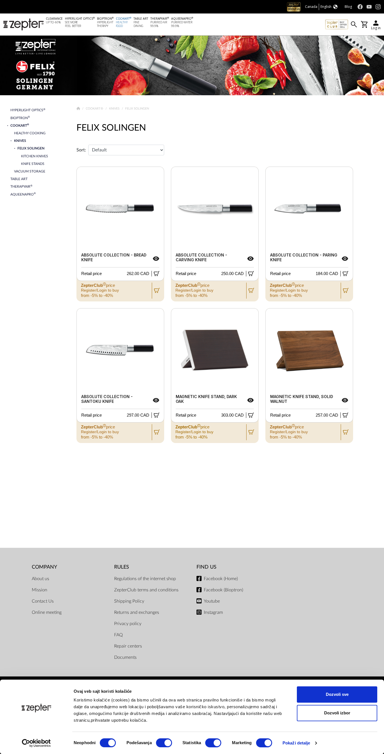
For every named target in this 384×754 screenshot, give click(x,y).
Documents (125, 657)
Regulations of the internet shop (145, 578)
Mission (39, 590)
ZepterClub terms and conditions (146, 590)
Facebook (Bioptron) (223, 590)
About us (40, 578)
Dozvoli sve (337, 694)
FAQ (118, 635)
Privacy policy (127, 623)
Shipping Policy (129, 601)
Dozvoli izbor (337, 712)
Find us (206, 567)
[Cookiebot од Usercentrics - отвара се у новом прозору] (36, 743)
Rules (121, 567)
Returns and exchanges (136, 612)
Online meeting (47, 612)
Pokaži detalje (296, 743)
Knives (114, 108)
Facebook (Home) (221, 578)
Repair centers (128, 646)
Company (44, 567)
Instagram (213, 612)
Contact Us (43, 601)
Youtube (212, 601)
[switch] (164, 742)
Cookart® (95, 108)
